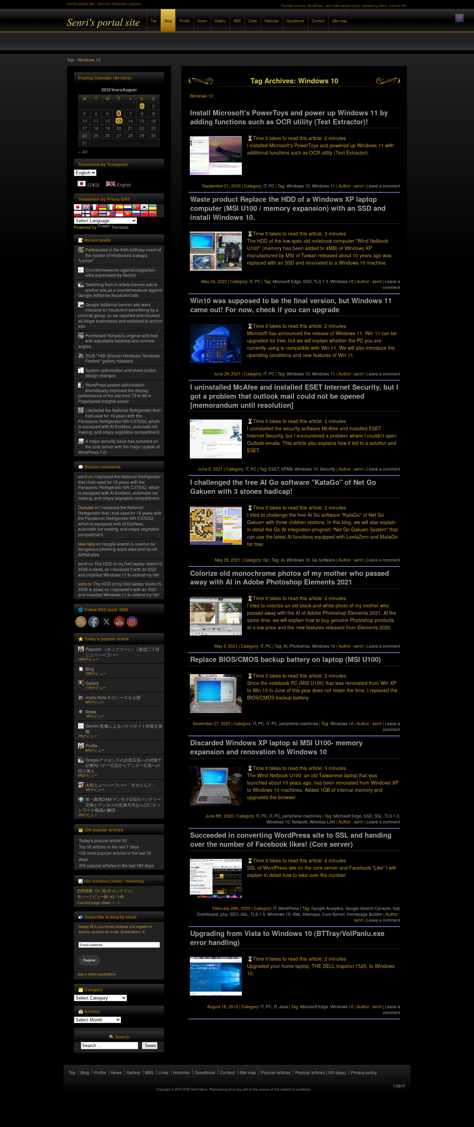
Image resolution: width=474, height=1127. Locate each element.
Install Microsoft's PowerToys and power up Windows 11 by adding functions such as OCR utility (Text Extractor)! (289, 117)
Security (327, 469)
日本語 (93, 185)
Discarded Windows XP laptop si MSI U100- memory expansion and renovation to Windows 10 (276, 747)
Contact (318, 20)
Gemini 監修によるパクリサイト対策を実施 (123, 728)
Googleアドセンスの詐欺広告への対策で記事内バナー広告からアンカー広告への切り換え (120, 765)
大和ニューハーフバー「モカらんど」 (120, 785)
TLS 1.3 (321, 281)
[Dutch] (128, 207)
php (224, 914)
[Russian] (136, 213)
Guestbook (295, 20)
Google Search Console (368, 908)
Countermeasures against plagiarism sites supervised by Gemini (120, 272)
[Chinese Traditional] (144, 213)
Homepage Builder (364, 914)
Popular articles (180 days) (320, 1072)
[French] (94, 207)
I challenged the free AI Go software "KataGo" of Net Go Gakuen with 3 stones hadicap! (283, 486)
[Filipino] (111, 213)
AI (283, 560)
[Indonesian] (119, 213)
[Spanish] (119, 207)
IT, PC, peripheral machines (292, 723)
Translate (120, 227)
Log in (399, 1085)
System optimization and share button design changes (120, 373)
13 (119, 121)
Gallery (220, 20)
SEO (234, 914)
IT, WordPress (286, 908)
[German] (103, 207)
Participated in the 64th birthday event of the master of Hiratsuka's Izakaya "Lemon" (119, 255)
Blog (168, 20)
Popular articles (275, 1072)
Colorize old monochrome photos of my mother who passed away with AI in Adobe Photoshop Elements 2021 (289, 577)
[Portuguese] (136, 207)
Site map (339, 20)
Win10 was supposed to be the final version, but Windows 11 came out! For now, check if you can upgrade (291, 305)
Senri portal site (143, 27)
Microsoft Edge (287, 281)
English (124, 185)
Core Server (333, 914)
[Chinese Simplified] (152, 213)
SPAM (287, 469)
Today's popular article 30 (103, 840)
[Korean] (144, 207)
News (202, 20)
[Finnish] (86, 213)
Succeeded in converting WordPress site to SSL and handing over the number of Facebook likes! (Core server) (290, 839)
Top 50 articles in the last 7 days (109, 847)
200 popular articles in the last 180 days (116, 865)
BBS (237, 20)
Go (266, 560)
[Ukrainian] (152, 207)
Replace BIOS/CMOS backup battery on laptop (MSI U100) (285, 659)
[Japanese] (78, 207)
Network (299, 821)
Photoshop (299, 646)
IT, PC (268, 186)
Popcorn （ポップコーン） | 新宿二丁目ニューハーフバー (122, 651)
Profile (184, 20)
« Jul (82, 151)
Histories (271, 20)
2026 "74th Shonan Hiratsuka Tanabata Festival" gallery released (122, 358)
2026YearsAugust (119, 89)
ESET (274, 469)
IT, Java (281, 1006)
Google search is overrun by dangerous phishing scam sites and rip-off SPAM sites (117, 549)
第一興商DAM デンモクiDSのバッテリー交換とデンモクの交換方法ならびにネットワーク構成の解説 (119, 804)
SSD (307, 281)
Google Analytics (327, 908)
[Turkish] (94, 213)
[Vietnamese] (128, 213)
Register (89, 960)
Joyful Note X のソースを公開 (113, 697)
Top (154, 20)
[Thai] (103, 213)
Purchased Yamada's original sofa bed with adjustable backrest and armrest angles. (118, 340)
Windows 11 (323, 186)
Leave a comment (383, 186)
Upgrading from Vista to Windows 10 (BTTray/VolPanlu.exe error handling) (287, 937)
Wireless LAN (322, 821)
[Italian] (111, 207)
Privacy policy (364, 1072)
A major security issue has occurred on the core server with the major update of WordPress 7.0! (119, 446)
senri (82, 476)
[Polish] (78, 213)
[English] (86, 207)
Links (252, 20)
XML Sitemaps (306, 914)
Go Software (323, 560)
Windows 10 (298, 186)
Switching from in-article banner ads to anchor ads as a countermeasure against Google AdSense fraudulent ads (120, 289)
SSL (378, 816)
